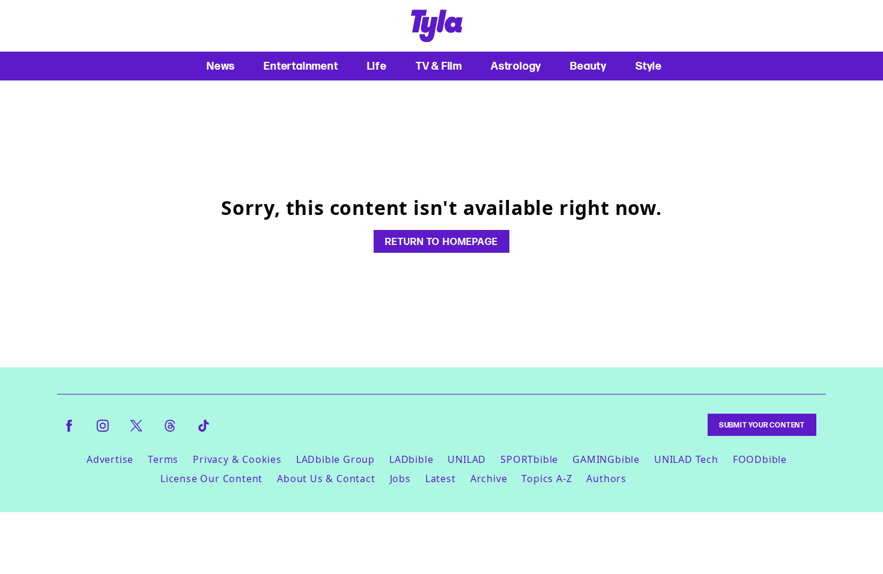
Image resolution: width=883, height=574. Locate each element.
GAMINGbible (606, 459)
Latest (440, 478)
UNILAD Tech (686, 459)
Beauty (588, 66)
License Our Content (211, 478)
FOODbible (760, 459)
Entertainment (301, 66)
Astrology (516, 66)
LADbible (411, 459)
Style (649, 66)
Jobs (400, 478)
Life (377, 66)
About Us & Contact (326, 478)
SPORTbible (529, 459)
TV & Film (439, 66)
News (221, 66)
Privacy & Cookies (237, 459)
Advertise (109, 459)
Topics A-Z (546, 478)
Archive (489, 478)
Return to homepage (441, 241)
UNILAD (467, 459)
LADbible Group (335, 459)
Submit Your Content (762, 424)
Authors (606, 478)
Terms (163, 459)
